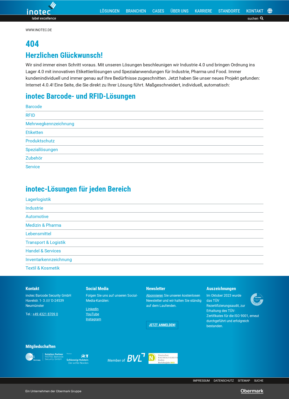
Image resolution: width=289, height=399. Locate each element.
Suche (258, 380)
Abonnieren (154, 295)
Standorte (229, 11)
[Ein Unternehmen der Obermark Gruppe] (252, 391)
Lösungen (110, 11)
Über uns (180, 11)
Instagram (93, 319)
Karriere (203, 11)
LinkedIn (92, 309)
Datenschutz (224, 380)
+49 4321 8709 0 (45, 314)
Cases (158, 11)
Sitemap (244, 380)
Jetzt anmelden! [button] (162, 325)
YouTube (92, 314)
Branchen (136, 11)
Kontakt (254, 11)
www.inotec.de (39, 30)
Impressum (201, 380)
